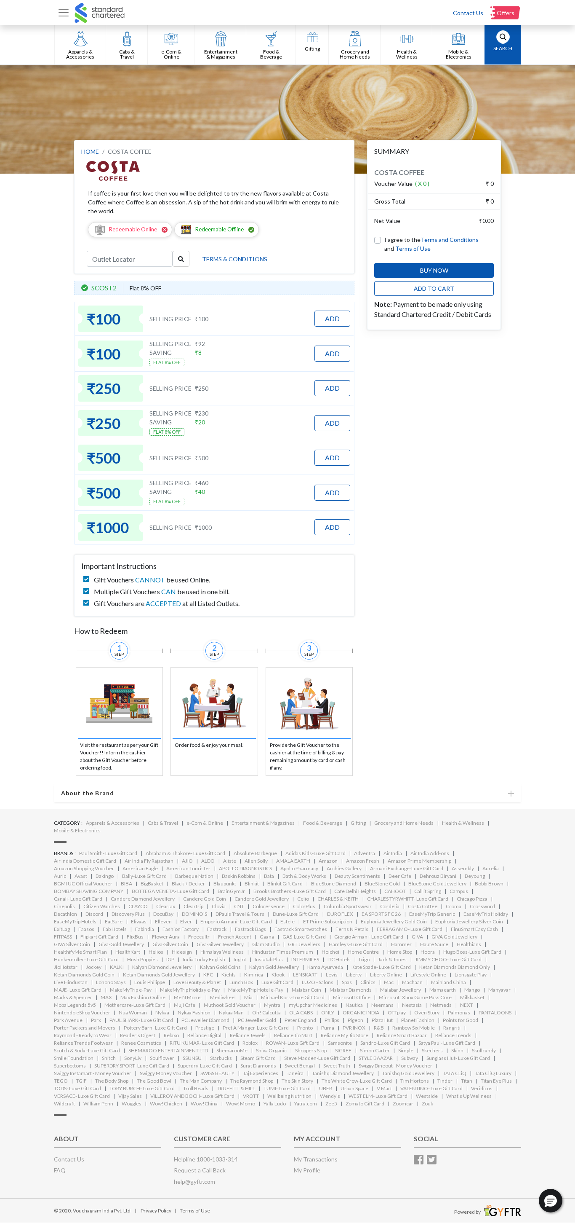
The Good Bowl (154, 1081)
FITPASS (63, 936)
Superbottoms (70, 1065)
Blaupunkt (224, 883)
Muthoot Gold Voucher (230, 1005)
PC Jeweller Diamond (205, 1020)
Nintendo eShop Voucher (82, 1012)
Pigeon (355, 1020)
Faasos (86, 929)
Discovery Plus (128, 914)
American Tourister (188, 868)
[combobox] (130, 259)
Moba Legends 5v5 (75, 1005)
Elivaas (138, 921)
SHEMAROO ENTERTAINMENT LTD (168, 1050)
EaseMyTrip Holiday (485, 914)
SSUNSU (192, 1058)
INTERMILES (305, 959)
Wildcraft (64, 1103)
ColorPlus (304, 906)
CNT (239, 906)
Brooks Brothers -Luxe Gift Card (289, 891)
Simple (405, 1050)
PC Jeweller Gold (257, 1020)
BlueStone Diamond (333, 883)
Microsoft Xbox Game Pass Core (415, 997)
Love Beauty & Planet (197, 982)
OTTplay (397, 1012)
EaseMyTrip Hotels (75, 921)
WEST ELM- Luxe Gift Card (378, 1096)
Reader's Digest (137, 1035)
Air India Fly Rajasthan (149, 861)
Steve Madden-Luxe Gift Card (317, 1058)
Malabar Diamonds (351, 990)
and (407, 248)
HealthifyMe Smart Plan (80, 952)
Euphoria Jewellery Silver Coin (469, 921)
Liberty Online (386, 974)
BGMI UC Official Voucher (83, 883)
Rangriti (452, 1028)
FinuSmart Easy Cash (474, 929)
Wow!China (204, 1103)
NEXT (466, 1005)
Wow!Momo (240, 1103)
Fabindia (144, 929)
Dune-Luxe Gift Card (296, 914)
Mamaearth (442, 990)
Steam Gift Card (258, 1058)
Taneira (295, 1073)
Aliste (229, 861)
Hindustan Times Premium (282, 952)
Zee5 (331, 1103)
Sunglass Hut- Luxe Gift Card (458, 1058)
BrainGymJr (231, 891)
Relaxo (171, 1035)
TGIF (81, 1081)
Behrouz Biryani (438, 876)
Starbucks (221, 1058)
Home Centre (363, 952)
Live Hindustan (71, 982)
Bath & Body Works (304, 876)
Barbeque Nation (194, 876)
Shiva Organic (271, 1050)
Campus (459, 891)
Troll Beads (195, 1088)
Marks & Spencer (73, 997)
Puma (327, 1028)
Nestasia (412, 1005)
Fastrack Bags (250, 929)
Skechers (432, 1050)
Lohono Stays (111, 982)
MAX (106, 997)
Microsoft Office (351, 997)
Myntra (272, 1005)
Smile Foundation (73, 1058)
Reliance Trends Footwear (83, 1043)
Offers (505, 12)
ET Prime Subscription (327, 921)
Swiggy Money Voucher (166, 1073)
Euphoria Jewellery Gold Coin (394, 921)
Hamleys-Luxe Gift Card (356, 944)
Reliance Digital (204, 1035)
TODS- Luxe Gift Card (77, 1088)
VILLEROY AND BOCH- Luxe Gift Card (192, 1096)
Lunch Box (241, 982)
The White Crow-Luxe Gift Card (357, 1081)
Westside (427, 1096)
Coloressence (269, 906)
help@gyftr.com (194, 1181)
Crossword (482, 906)
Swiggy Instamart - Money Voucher (92, 1073)
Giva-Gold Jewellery (121, 944)
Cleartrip (193, 906)
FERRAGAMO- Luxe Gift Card (409, 929)
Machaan (412, 982)
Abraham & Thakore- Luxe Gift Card (185, 853)
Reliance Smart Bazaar (402, 1035)
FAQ (60, 1170)
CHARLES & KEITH (338, 899)
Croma (453, 906)
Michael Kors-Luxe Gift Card (293, 997)
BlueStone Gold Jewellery (437, 883)
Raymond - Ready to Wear (83, 1035)
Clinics (367, 982)
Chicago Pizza (472, 899)
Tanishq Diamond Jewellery (343, 1073)
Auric (60, 876)
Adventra (364, 853)
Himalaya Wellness (222, 952)
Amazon (328, 861)
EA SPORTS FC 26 (381, 914)
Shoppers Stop (311, 1050)
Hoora (428, 952)
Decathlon (65, 914)
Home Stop (399, 952)
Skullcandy (484, 1050)
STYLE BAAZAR (376, 1058)
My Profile (307, 1170)
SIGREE (343, 1050)
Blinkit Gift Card (285, 883)
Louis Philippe (149, 982)
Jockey (93, 967)
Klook (278, 974)
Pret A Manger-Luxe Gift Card (256, 1028)
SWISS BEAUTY (217, 1073)
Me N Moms (188, 997)
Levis (332, 974)
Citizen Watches (101, 906)
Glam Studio (266, 944)
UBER (325, 1088)
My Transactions (316, 1159)
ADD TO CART (434, 288)
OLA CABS (301, 1012)
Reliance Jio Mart (293, 1035)
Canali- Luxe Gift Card (78, 899)
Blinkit (252, 883)
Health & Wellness (463, 823)
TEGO (61, 1081)
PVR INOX (354, 1028)
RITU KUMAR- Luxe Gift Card (202, 1043)
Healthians (469, 944)
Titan (466, 1081)
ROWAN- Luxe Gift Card (292, 1043)
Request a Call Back (200, 1170)
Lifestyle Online (428, 974)
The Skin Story (297, 1081)
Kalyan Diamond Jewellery (162, 967)
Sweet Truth (336, 1065)
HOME (90, 151)
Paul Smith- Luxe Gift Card (108, 853)
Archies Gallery (344, 868)
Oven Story (426, 1012)
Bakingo (105, 876)
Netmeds (441, 1005)
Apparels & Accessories (112, 823)
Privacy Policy (156, 1210)
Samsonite (340, 1043)
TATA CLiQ (454, 1073)
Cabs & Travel (163, 823)
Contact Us (468, 12)
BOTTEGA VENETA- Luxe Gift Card (170, 891)
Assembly (463, 868)
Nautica (354, 1005)
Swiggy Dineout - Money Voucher (395, 1065)
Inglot (240, 959)
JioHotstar (65, 967)
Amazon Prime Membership (419, 861)
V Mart (384, 1088)
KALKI (117, 967)
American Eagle (140, 868)
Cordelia (389, 906)
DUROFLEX (340, 914)
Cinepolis (64, 906)
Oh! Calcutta (266, 1012)
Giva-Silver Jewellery (220, 944)
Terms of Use (413, 248)
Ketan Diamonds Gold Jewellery (159, 974)
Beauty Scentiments (357, 876)
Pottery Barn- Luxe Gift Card (155, 1028)
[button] (550, 1200)
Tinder (445, 1081)
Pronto (305, 1028)
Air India (392, 853)
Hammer (401, 944)
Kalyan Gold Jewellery (274, 967)
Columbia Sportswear (348, 906)
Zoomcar (403, 1103)
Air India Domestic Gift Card (85, 861)
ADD (332, 318)
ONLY (327, 1012)
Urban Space (354, 1088)
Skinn (457, 1050)
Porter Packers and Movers (84, 1028)
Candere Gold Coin (204, 899)
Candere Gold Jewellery (261, 899)
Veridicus (481, 1088)
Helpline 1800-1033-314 (206, 1159)
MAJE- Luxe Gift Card (77, 990)
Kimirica (253, 974)
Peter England (300, 1020)
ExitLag (62, 929)
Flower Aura (166, 936)
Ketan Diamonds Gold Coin (84, 974)
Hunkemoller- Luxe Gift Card (86, 959)
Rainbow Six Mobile (413, 1028)
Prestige (204, 1028)
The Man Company (201, 1081)
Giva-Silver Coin (170, 944)
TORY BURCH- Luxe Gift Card (142, 1088)
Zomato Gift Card (365, 1103)
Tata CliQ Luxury (493, 1073)
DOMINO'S (194, 914)
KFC (208, 974)
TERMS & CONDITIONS (234, 259)
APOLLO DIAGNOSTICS (245, 868)
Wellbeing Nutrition (289, 1096)
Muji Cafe (184, 1005)
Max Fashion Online (142, 997)
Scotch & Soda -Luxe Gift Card (87, 1050)
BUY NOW (434, 270)
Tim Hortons (414, 1081)
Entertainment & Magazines (263, 823)
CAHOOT (395, 891)
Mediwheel (223, 997)
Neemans (382, 1005)
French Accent (234, 936)
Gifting (358, 823)
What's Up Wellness (469, 1096)
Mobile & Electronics (77, 830)
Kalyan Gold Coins (220, 967)
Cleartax (165, 906)
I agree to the (431, 239)
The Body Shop (111, 1081)
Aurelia (490, 868)
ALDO (208, 861)
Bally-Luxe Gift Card (144, 876)
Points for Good (460, 1020)
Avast (81, 876)
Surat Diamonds (258, 1065)
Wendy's (330, 1096)
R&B (379, 1028)
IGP (170, 959)
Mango (472, 990)
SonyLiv (132, 1058)
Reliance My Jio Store (344, 1035)
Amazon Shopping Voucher (84, 868)
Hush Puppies (142, 959)
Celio (303, 899)
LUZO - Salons (317, 982)
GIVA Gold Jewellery (454, 936)
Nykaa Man (231, 1012)
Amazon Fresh (362, 861)
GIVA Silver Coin (72, 944)
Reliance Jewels (248, 1035)
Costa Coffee (422, 906)
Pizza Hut (382, 1020)
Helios (156, 952)
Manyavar (499, 990)
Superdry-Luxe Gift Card (205, 1065)
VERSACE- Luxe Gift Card (82, 1096)
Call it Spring (427, 891)
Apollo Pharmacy (299, 868)
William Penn (98, 1103)
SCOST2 (104, 288)
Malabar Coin (306, 990)
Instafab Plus (269, 959)
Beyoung (475, 876)
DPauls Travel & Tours (240, 914)
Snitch (109, 1058)
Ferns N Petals (351, 929)
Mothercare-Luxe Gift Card (134, 1005)
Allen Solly (256, 861)
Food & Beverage (322, 823)
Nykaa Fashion (194, 1012)
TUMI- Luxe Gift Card (287, 1088)
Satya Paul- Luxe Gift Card (446, 1043)
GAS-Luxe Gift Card (304, 936)
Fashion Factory (180, 929)
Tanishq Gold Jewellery (408, 1073)
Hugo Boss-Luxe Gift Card (472, 952)
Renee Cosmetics (141, 1043)
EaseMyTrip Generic (432, 914)
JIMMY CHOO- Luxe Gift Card (448, 959)
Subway (409, 1058)
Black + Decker (188, 883)
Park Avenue (68, 1020)
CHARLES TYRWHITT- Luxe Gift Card (407, 899)
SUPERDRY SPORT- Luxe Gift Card (131, 1065)
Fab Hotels (115, 929)
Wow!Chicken (166, 1103)
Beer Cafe (400, 876)
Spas (347, 982)
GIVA (417, 936)
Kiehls (228, 974)
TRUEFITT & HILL (236, 1088)
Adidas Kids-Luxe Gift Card (315, 853)
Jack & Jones (392, 959)
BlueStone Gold (382, 883)
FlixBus (135, 936)
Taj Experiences (260, 1073)
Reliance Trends (453, 1035)
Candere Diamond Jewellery (143, 899)
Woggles (131, 1103)
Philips (332, 1020)
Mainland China (448, 982)
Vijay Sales (130, 1096)
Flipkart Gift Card (99, 936)
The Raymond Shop (251, 1081)
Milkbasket (472, 997)
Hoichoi (330, 952)
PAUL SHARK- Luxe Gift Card (141, 1020)
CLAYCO (138, 906)
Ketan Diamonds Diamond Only (454, 967)
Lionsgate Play (471, 974)
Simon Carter (375, 1050)
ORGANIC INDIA (361, 1012)
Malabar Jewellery (400, 990)
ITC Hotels (339, 959)
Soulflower (162, 1058)
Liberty (354, 974)
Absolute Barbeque (255, 853)
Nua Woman (133, 1012)
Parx (96, 1020)
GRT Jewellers (304, 944)
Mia (248, 997)
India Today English (204, 959)
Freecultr (199, 936)
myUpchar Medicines (313, 1005)
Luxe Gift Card (277, 982)
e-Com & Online (204, 823)
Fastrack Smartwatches (300, 929)
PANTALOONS (495, 1012)
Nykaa (162, 1012)
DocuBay (163, 914)
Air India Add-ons (429, 853)
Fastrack (216, 929)
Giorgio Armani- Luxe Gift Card (368, 936)
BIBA (126, 883)
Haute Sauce (434, 944)
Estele (287, 921)
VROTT (251, 1096)
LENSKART (305, 974)
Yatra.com (305, 1103)
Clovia (219, 906)
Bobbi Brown (489, 883)
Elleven (163, 921)
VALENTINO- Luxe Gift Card (431, 1088)
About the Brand (87, 793)
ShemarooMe (232, 1050)
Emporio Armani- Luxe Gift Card (236, 921)
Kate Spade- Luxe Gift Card (381, 967)
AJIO (187, 861)
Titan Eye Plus (496, 1081)
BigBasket (152, 883)
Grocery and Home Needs (404, 823)
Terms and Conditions (450, 239)
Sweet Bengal (300, 1065)
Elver (186, 921)
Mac (389, 982)
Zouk (427, 1103)
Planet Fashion (417, 1020)
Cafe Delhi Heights (355, 891)
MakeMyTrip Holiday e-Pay (190, 990)
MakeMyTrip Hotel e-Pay (255, 990)
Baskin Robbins (239, 876)
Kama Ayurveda (325, 967)
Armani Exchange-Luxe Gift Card (406, 868)
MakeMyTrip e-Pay (131, 990)
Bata (269, 876)
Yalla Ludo (275, 1103)
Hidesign (182, 952)
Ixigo (364, 959)
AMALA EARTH (293, 861)
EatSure (113, 921)
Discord (94, 914)
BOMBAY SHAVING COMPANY (88, 891)
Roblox (250, 1043)
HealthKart (127, 952)
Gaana (267, 936)
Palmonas (459, 1012)
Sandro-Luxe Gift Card (385, 1043)
